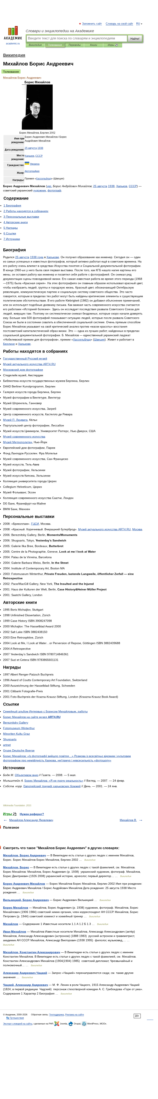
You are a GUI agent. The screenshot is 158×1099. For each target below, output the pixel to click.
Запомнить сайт (92, 23)
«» (53, 780)
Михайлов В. (128, 820)
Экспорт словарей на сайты (17, 1023)
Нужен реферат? (32, 814)
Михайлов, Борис (16, 867)
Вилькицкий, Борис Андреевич (26, 900)
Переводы (75, 45)
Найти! (134, 38)
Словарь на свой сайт (119, 23)
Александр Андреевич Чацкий (25, 972)
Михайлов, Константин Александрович (31, 952)
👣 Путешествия (15, 1018)
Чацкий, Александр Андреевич (25, 984)
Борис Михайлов (15, 907)
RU (138, 23)
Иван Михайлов (14, 931)
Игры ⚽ (113, 45)
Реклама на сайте (74, 1014)
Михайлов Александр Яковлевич (31, 820)
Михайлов (10, 924)
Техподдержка (56, 1014)
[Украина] (27, 164)
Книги (93, 45)
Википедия (35, 45)
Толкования (55, 45)
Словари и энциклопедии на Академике (60, 31)
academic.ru (13, 43)
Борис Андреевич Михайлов (24, 883)
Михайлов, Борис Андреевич (24, 855)
